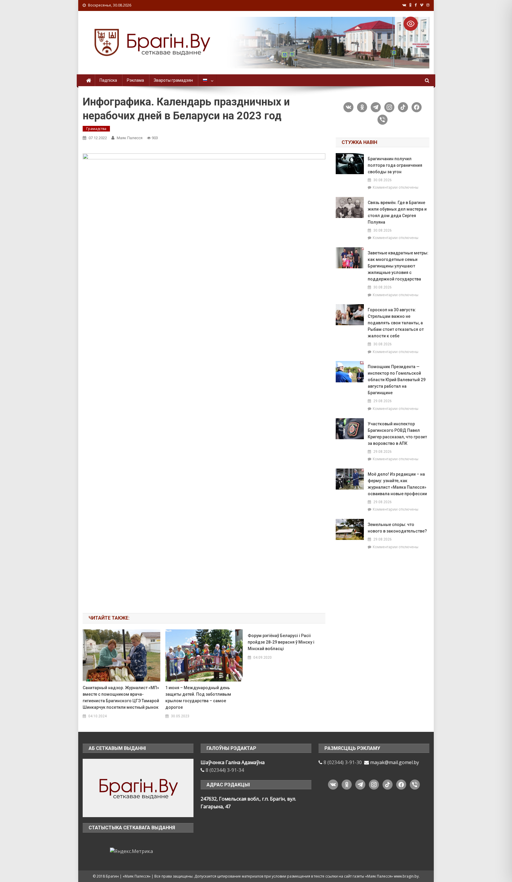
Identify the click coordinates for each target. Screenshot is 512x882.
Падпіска (108, 80)
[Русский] (207, 80)
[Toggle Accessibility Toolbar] (410, 23)
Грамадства (96, 128)
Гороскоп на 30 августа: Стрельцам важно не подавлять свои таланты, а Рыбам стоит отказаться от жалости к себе (396, 322)
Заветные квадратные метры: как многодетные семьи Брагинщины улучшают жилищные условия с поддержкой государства (398, 266)
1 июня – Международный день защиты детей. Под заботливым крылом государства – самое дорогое (198, 697)
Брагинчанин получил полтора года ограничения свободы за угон (395, 165)
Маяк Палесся (130, 138)
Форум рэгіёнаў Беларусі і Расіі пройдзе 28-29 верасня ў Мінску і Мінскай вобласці (281, 642)
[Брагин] (138, 787)
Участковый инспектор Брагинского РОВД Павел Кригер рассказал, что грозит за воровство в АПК (397, 433)
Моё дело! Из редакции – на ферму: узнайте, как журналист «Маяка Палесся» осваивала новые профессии (397, 484)
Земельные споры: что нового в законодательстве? (397, 527)
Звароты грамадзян (173, 80)
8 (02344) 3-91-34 (225, 770)
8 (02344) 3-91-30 (343, 762)
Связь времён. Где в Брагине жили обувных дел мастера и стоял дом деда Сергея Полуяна (397, 212)
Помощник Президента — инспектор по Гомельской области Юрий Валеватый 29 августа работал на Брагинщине (396, 379)
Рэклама (135, 80)
